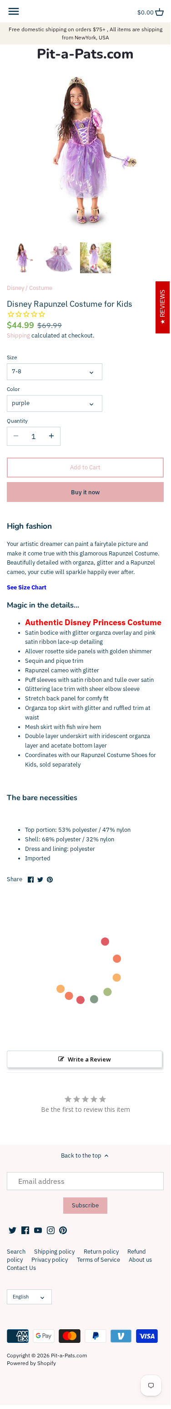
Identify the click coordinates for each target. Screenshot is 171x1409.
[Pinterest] (63, 1230)
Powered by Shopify (31, 1363)
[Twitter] (12, 1230)
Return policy (101, 1251)
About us (140, 1260)
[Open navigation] (13, 11)
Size (12, 357)
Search (16, 1251)
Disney (15, 288)
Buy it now (85, 492)
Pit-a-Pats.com (85, 54)
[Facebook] (25, 1230)
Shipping (18, 335)
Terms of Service (98, 1260)
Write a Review (89, 1059)
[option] (23, 258)
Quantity (17, 421)
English (21, 1296)
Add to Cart (85, 467)
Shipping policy (54, 1251)
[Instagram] (51, 1230)
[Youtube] (38, 1230)
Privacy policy (49, 1260)
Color (13, 389)
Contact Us (21, 1268)
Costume (40, 288)
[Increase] (51, 436)
